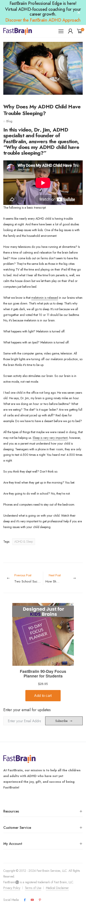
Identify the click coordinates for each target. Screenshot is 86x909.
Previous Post (28, 578)
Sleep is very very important (50, 438)
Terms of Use (33, 888)
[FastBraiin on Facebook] (24, 900)
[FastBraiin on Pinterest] (39, 900)
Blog (9, 121)
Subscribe (61, 721)
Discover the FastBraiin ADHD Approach (43, 20)
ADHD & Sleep (23, 541)
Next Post (64, 578)
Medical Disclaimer (57, 888)
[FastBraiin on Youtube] (32, 900)
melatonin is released (44, 297)
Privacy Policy (11, 888)
